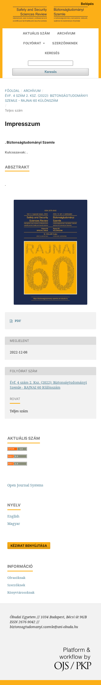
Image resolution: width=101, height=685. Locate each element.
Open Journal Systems (25, 485)
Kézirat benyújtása (29, 546)
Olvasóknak (16, 577)
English (13, 516)
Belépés (87, 4)
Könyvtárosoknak (21, 592)
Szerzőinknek (65, 43)
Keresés (52, 53)
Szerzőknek (16, 585)
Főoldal (12, 91)
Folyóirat (32, 43)
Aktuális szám (36, 33)
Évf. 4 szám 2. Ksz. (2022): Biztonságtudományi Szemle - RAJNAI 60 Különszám (46, 98)
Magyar (13, 523)
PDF (18, 320)
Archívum (66, 33)
